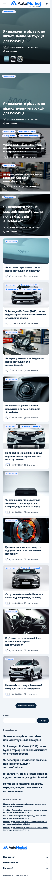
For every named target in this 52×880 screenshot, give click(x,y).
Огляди (9, 659)
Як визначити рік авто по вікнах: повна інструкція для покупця (23, 738)
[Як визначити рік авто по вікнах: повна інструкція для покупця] (26, 100)
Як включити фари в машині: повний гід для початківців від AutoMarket (25, 775)
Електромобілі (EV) (27, 12)
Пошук (6, 715)
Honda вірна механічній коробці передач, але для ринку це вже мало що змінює (23, 787)
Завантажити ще (26, 705)
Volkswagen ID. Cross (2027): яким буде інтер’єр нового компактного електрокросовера (25, 749)
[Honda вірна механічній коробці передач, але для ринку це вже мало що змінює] (26, 436)
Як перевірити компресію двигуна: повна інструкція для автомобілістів (25, 763)
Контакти (7, 876)
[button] (5, 4)
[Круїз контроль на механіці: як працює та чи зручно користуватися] (26, 621)
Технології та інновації (29, 16)
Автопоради (9, 76)
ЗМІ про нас (21, 876)
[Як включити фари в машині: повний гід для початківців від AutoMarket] (26, 215)
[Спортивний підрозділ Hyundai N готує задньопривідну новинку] (26, 578)
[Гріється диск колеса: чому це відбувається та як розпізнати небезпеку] (26, 530)
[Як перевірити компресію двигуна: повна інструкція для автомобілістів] (26, 176)
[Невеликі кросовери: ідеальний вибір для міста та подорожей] (26, 669)
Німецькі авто (9, 16)
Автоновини (9, 12)
